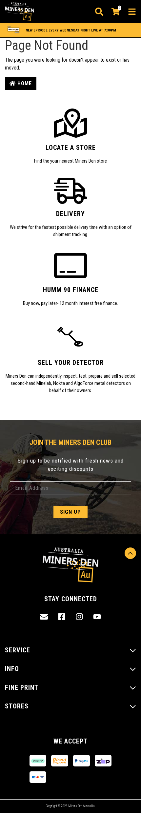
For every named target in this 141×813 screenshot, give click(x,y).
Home (24, 83)
